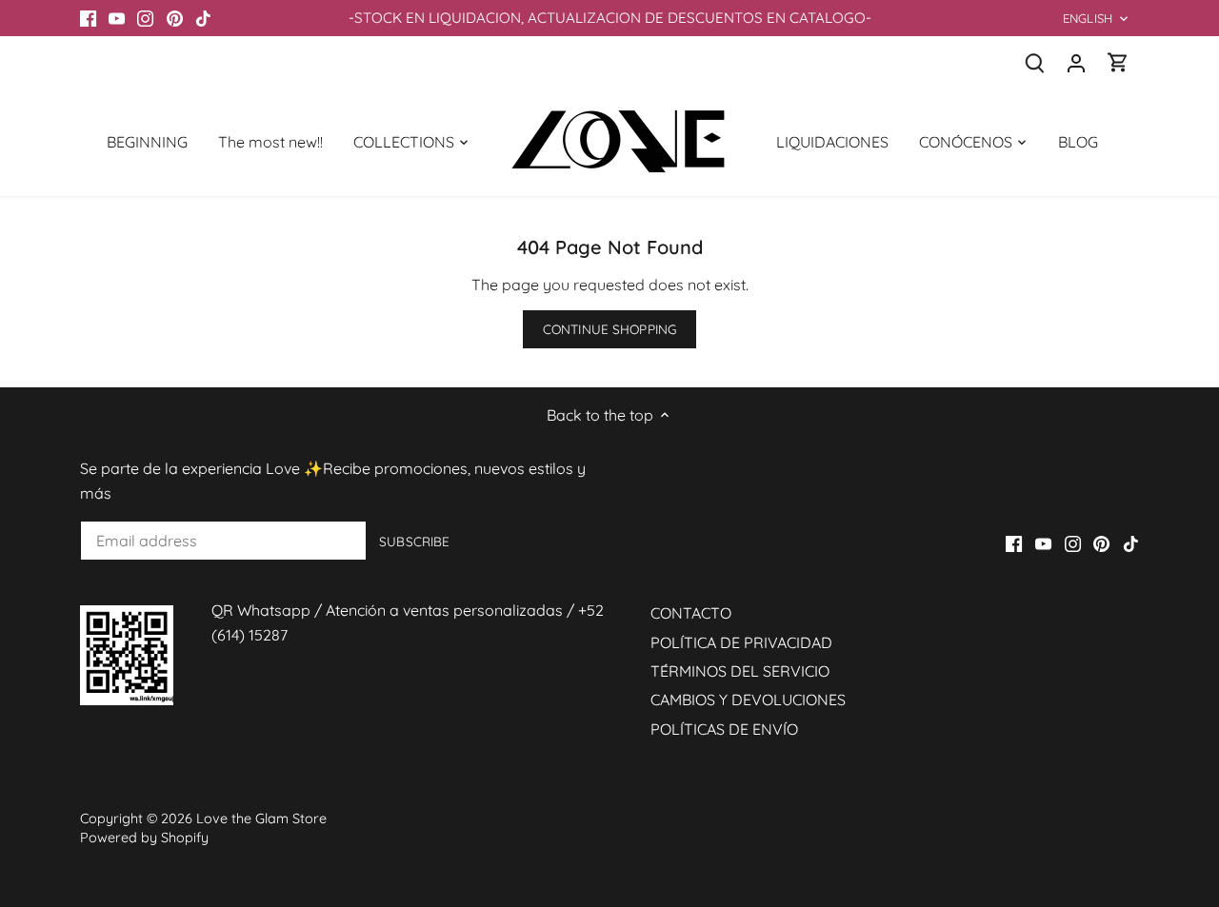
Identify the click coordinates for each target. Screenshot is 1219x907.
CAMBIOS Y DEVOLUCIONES (748, 699)
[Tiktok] (203, 18)
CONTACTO (690, 612)
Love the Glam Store (261, 818)
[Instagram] (145, 18)
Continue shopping (609, 329)
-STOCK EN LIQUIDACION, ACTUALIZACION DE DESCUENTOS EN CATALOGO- (610, 18)
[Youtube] (117, 18)
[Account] (1076, 62)
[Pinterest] (175, 18)
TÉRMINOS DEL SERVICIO (739, 670)
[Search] (1034, 62)
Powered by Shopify (144, 837)
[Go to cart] (1118, 62)
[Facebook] (88, 18)
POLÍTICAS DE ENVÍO (724, 729)
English (1087, 18)
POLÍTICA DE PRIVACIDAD (741, 642)
